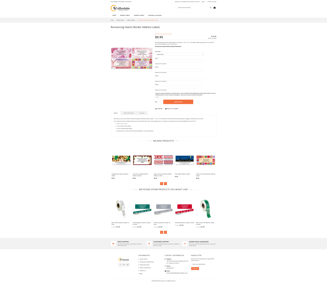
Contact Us (143, 270)
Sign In (203, 1)
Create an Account (211, 1)
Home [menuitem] (114, 15)
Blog (141, 273)
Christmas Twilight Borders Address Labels (140, 174)
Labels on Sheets (131, 20)
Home (112, 20)
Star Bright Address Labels (182, 174)
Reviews (142, 113)
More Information (129, 113)
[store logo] (120, 8)
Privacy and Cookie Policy (147, 262)
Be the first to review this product (163, 34)
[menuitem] (125, 15)
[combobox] (194, 7)
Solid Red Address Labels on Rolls (184, 222)
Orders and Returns (145, 268)
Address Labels (120, 20)
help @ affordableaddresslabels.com (177, 273)
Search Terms (143, 259)
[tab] (116, 113)
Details (116, 113)
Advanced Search (145, 265)
